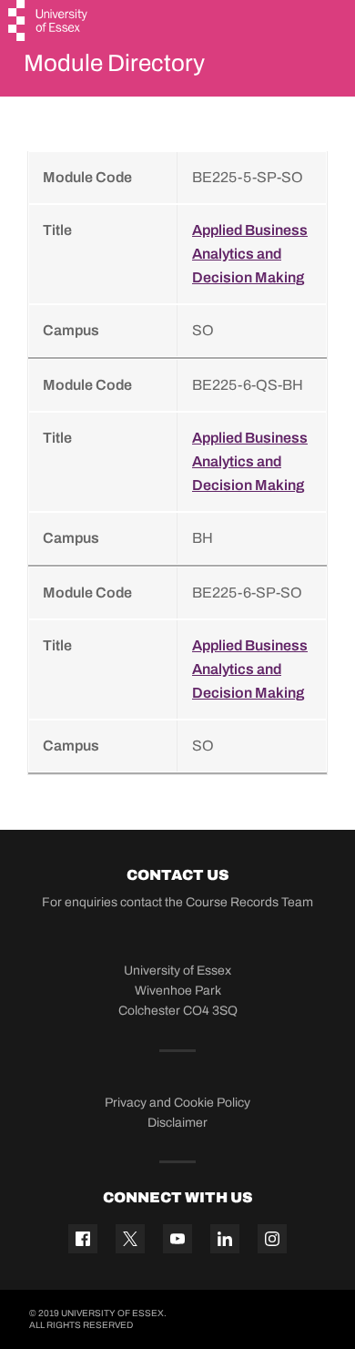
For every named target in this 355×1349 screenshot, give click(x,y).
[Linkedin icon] (224, 1238)
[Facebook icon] (82, 1238)
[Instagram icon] (272, 1238)
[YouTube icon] (177, 1238)
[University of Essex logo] (48, 23)
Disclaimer (177, 1122)
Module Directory (114, 63)
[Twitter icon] (130, 1238)
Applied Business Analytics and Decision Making (250, 253)
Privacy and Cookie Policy (177, 1102)
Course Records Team (249, 902)
